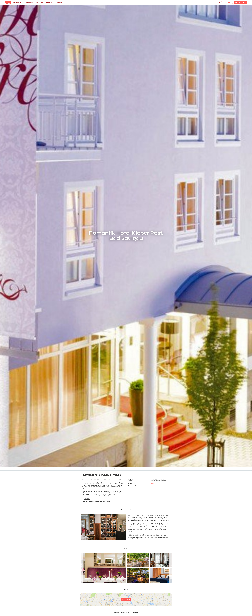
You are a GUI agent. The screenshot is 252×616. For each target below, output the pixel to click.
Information (95, 468)
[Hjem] (8, 2)
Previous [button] (81, 567)
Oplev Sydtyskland (118, 468)
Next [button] (170, 567)
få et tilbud (152, 483)
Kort (109, 468)
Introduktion (85, 468)
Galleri (103, 468)
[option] (103, 567)
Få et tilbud (130, 468)
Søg (219, 2)
